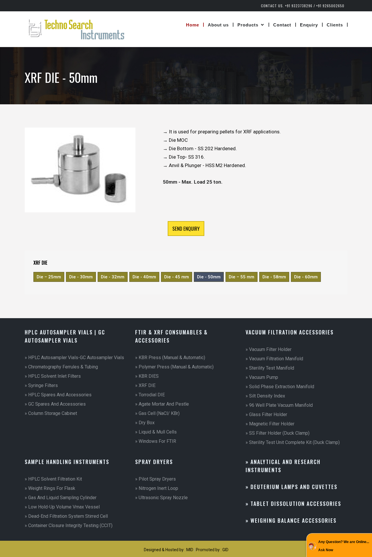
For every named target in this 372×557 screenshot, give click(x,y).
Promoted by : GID (212, 549)
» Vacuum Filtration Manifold (274, 358)
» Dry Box (145, 422)
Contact (282, 24)
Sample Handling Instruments (67, 461)
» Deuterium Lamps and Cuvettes (291, 486)
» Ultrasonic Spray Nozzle (161, 497)
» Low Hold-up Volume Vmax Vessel (62, 507)
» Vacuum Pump (262, 377)
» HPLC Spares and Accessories (58, 394)
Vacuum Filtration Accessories (290, 332)
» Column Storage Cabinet (51, 413)
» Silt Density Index (265, 396)
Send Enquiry (186, 228)
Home (192, 24)
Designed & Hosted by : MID (169, 549)
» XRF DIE (145, 385)
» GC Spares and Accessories (55, 404)
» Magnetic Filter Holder (270, 424)
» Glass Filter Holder (266, 414)
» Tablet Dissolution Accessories (293, 503)
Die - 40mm (144, 277)
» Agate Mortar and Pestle (162, 404)
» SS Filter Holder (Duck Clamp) (278, 433)
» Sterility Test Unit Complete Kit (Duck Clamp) (293, 442)
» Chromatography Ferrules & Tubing (61, 367)
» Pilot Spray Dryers (155, 479)
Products (247, 24)
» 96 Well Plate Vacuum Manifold (279, 405)
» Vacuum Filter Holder (268, 349)
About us (218, 24)
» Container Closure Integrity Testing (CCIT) (68, 525)
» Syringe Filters (41, 385)
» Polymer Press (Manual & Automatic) (174, 367)
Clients (335, 24)
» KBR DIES (147, 376)
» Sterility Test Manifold (270, 368)
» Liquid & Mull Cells (156, 432)
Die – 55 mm (241, 277)
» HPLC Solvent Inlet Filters (53, 376)
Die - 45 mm (176, 277)
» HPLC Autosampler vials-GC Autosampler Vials (74, 357)
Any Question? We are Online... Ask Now (343, 546)
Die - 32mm (112, 277)
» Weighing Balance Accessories (291, 520)
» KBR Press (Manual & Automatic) (170, 357)
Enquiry (309, 24)
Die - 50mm (209, 277)
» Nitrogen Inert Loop (156, 488)
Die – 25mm (49, 277)
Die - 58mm (274, 277)
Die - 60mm (306, 277)
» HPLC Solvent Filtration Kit (53, 479)
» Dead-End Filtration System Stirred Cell (66, 516)
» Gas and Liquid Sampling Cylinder (60, 497)
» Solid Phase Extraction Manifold (280, 386)
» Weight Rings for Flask (50, 488)
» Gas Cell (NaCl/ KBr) (157, 413)
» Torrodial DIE (150, 394)
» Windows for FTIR (155, 441)
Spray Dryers (154, 461)
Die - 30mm (81, 277)
